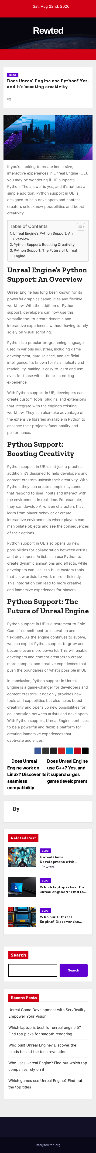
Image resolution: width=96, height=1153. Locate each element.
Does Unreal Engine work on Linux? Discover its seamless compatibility (27, 774)
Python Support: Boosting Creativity (44, 244)
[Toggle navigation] (88, 54)
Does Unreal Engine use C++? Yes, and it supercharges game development (67, 771)
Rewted (48, 30)
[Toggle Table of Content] (78, 227)
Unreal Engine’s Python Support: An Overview (43, 236)
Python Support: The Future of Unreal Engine (45, 253)
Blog (12, 75)
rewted (47, 867)
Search (18, 955)
